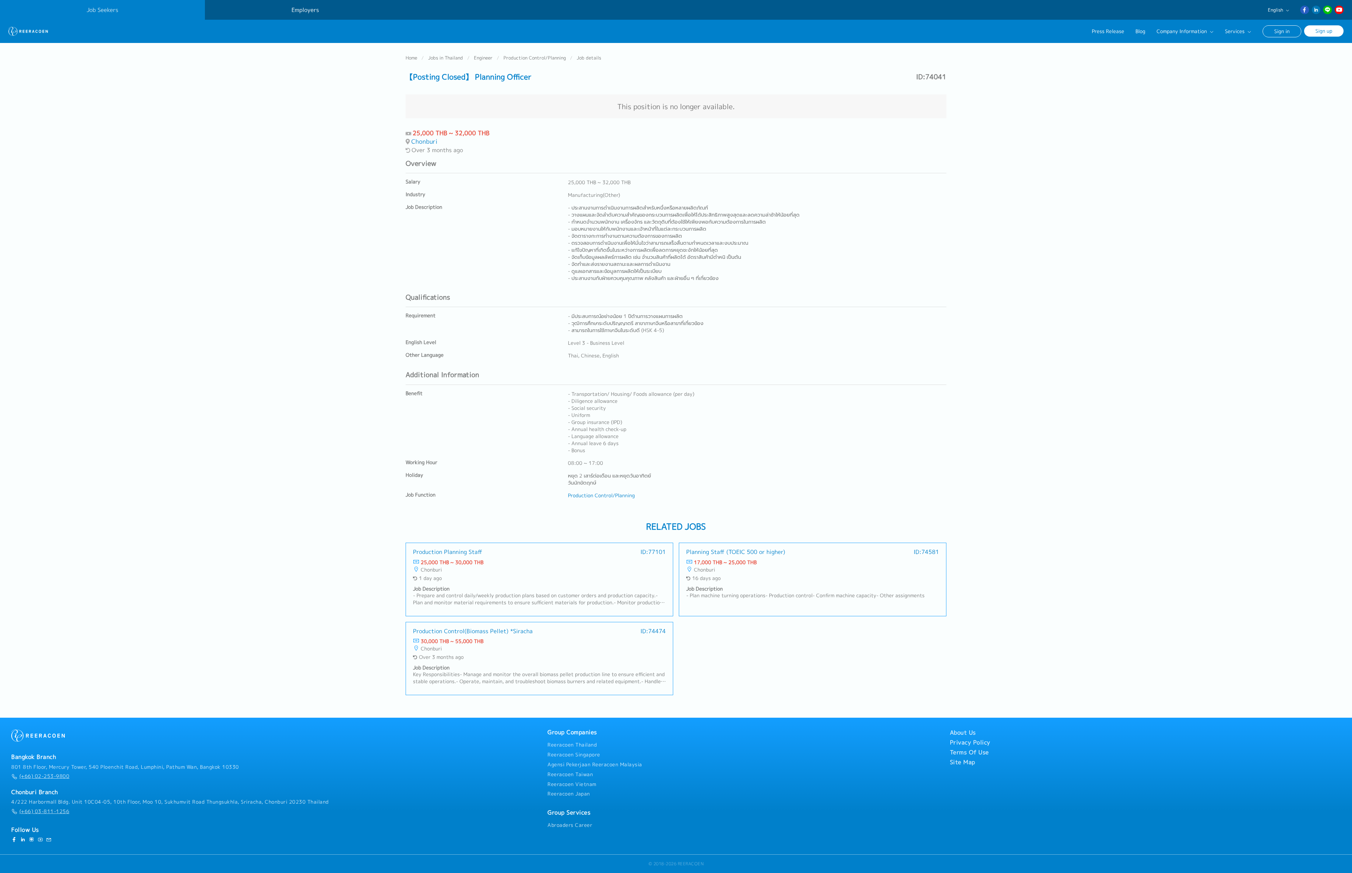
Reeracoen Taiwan (570, 774)
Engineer (483, 58)
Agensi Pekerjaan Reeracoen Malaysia (594, 764)
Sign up (1323, 30)
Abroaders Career (569, 825)
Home (411, 58)
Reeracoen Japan (568, 793)
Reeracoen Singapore (573, 754)
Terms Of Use (969, 752)
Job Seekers (102, 10)
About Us (963, 732)
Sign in (1282, 31)
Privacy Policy (970, 742)
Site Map (962, 762)
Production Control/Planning (534, 58)
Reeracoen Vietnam (571, 784)
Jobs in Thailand (445, 58)
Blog (1140, 31)
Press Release (1108, 31)
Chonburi (424, 141)
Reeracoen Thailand (572, 744)
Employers (305, 10)
